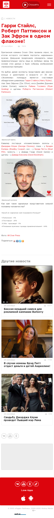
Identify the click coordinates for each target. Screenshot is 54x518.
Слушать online (33, 5)
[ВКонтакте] (17, 240)
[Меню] (49, 5)
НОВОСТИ (10, 18)
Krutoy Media (47, 508)
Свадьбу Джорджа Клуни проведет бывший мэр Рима (22, 418)
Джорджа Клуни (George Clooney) (18, 146)
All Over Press (13, 235)
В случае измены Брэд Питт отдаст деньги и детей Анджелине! (27, 364)
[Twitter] (20, 240)
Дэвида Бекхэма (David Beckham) (27, 155)
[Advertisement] (27, 457)
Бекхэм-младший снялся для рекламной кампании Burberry (23, 310)
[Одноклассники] (22, 240)
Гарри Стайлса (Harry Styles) (38, 80)
